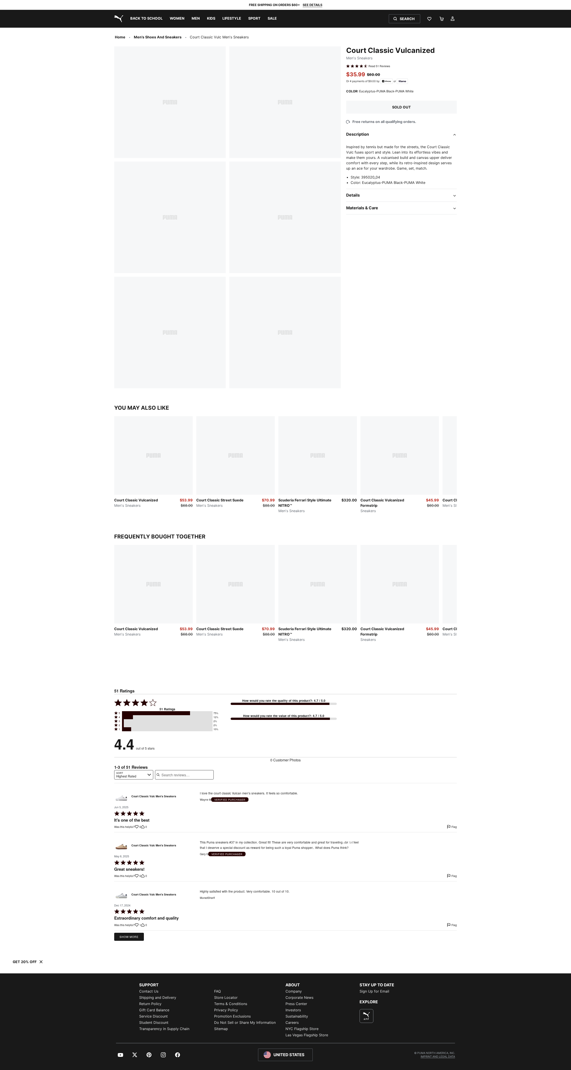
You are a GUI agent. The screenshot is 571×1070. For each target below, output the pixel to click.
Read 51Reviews (379, 66)
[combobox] (133, 774)
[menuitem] (146, 19)
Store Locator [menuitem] (226, 997)
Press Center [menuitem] (296, 1003)
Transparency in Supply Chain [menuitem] (164, 1028)
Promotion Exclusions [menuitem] (232, 1016)
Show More (129, 937)
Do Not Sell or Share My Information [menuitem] (245, 1022)
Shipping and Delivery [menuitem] (157, 997)
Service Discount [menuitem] (153, 1016)
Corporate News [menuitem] (299, 997)
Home (120, 37)
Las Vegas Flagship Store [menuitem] (307, 1035)
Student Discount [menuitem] (153, 1022)
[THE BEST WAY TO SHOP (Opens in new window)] (366, 1016)
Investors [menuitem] (293, 1010)
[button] (167, 713)
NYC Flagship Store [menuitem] (302, 1028)
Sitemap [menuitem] (221, 1028)
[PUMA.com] (117, 18)
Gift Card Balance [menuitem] (154, 1010)
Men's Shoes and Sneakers (158, 37)
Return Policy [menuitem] (150, 1003)
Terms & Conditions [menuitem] (230, 1003)
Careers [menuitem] (292, 1022)
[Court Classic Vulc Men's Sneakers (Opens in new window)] (121, 797)
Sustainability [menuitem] (297, 1016)
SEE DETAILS (312, 5)
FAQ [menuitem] (217, 991)
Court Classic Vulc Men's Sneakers (153, 796)
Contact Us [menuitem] (148, 991)
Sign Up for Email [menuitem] (374, 991)
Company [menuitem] (294, 991)
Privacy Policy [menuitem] (226, 1010)
